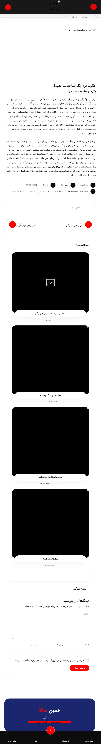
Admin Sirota (83, 185)
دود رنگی (71, 99)
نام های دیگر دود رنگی (17, 191)
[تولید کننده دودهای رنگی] (50, 7)
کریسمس (32, 191)
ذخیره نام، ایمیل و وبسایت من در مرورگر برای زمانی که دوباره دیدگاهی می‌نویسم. (49, 660)
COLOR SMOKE (31, 185)
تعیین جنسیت (44, 191)
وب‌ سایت (33, 645)
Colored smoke (58, 191)
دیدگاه (85, 614)
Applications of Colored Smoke (78, 191)
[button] (93, 7)
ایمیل (60, 645)
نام (87, 645)
